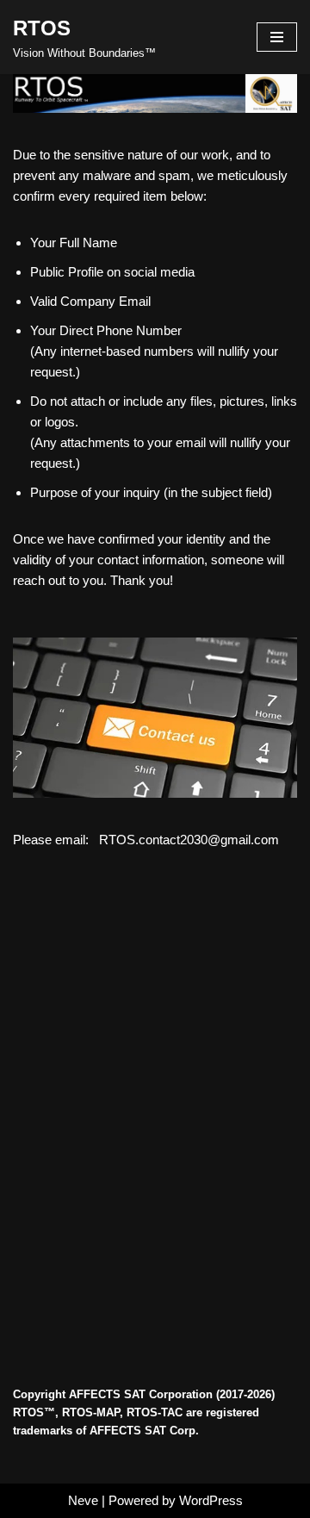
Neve (83, 1500)
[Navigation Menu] (277, 37)
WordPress (211, 1500)
